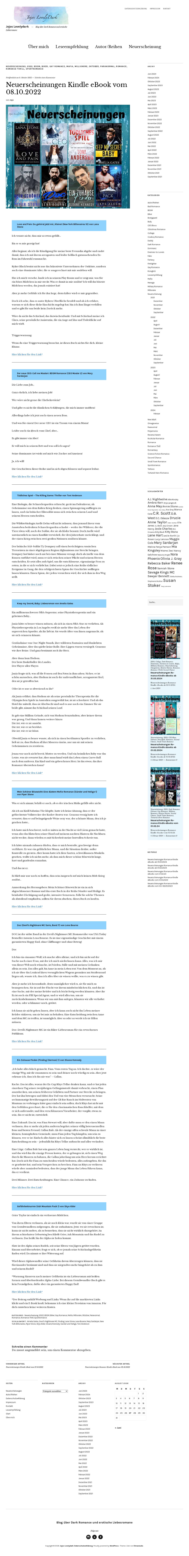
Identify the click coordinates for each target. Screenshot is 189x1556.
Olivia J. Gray (171, 558)
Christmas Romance (156, 229)
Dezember (158, 301)
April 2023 (152, 104)
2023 (153, 367)
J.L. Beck (158, 526)
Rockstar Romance (156, 438)
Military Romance (155, 286)
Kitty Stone (171, 531)
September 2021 (155, 177)
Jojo (12, 100)
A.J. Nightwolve (157, 499)
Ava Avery (162, 510)
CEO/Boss (152, 225)
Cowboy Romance (155, 237)
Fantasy (151, 260)
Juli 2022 (152, 139)
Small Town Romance (157, 461)
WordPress (114, 1546)
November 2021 (154, 169)
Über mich (38, 46)
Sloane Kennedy (53, 1324)
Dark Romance (154, 244)
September (158, 312)
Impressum (155, 9)
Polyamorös (153, 431)
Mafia (69, 66)
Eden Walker (172, 523)
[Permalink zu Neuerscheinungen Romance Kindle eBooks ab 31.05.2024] (165, 639)
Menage (151, 283)
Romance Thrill (15, 69)
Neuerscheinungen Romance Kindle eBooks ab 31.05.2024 (163, 675)
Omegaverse (153, 423)
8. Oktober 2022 (25, 78)
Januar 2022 (153, 161)
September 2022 (155, 131)
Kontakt (167, 9)
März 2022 (152, 154)
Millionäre (81, 66)
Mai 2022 (152, 146)
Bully (150, 222)
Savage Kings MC (161, 572)
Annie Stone (170, 506)
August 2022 (153, 135)
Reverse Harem (154, 435)
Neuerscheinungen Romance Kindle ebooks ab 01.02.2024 (163, 747)
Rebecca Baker (159, 563)
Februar (157, 332)
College (151, 233)
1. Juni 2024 (155, 688)
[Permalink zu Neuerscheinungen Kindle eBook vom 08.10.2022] (68, 207)
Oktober (94, 66)
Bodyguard (152, 218)
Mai (155, 347)
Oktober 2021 (153, 173)
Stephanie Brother (155, 581)
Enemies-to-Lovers (156, 252)
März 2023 (152, 108)
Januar (156, 336)
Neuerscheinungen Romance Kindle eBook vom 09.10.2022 (107, 1365)
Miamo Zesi (167, 550)
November (158, 305)
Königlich (152, 271)
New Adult (152, 419)
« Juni (118, 1427)
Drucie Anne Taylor (164, 520)
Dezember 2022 (155, 119)
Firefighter (152, 264)
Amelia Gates (33, 1321)
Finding (61, 1321)
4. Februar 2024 (157, 760)
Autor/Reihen (108, 46)
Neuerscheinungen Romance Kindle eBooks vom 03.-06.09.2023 (163, 884)
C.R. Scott (162, 513)
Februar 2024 (153, 78)
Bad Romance (154, 206)
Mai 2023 (152, 100)
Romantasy (153, 450)
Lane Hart (155, 535)
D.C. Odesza (162, 518)
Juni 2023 (152, 97)
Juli (155, 340)
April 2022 (152, 150)
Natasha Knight (164, 555)
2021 (153, 297)
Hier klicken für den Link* (27, 354)
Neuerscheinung (145, 46)
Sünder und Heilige (68, 1324)
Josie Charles (163, 528)
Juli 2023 (152, 93)
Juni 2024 (152, 74)
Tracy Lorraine (166, 586)
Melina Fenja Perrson (159, 546)
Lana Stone (70, 1321)
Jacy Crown (167, 526)
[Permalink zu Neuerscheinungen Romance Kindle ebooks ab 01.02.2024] (165, 715)
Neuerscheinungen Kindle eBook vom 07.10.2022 (24, 1365)
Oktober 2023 (154, 81)
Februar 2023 (153, 112)
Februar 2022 (153, 158)
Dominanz (152, 248)
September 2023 (155, 85)
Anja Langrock (170, 503)
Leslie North (169, 535)
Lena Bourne (80, 1321)
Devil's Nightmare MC (48, 1321)
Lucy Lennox (162, 539)
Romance (121, 66)
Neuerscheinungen (14, 1391)
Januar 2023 (153, 116)
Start (8, 1414)
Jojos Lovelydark (17, 26)
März (156, 351)
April (155, 321)
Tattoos (151, 469)
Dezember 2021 (154, 165)
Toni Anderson (83, 1324)
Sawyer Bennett (158, 576)
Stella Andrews (176, 576)
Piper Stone (31, 1324)
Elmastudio (138, 1546)
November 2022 (155, 123)
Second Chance (154, 458)
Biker (45, 66)
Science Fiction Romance (158, 454)
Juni (155, 344)
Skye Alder (40, 1324)
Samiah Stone (165, 568)
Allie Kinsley (173, 499)
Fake (150, 256)
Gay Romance (57, 66)
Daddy (150, 241)
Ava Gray (170, 510)
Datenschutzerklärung (136, 9)
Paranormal (107, 66)
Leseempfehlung (72, 46)
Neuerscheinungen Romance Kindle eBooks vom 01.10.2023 (163, 878)
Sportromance (34, 69)
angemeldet (32, 1350)
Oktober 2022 (154, 127)
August (157, 325)
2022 (29, 66)
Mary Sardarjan (93, 1321)
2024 (153, 410)
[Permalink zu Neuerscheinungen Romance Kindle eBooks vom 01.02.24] (165, 787)
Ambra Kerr (155, 502)
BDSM (37, 66)
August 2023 (153, 89)
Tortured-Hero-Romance (158, 473)
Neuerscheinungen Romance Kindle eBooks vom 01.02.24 (164, 823)
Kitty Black (159, 532)
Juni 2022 (152, 142)
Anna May (155, 506)
